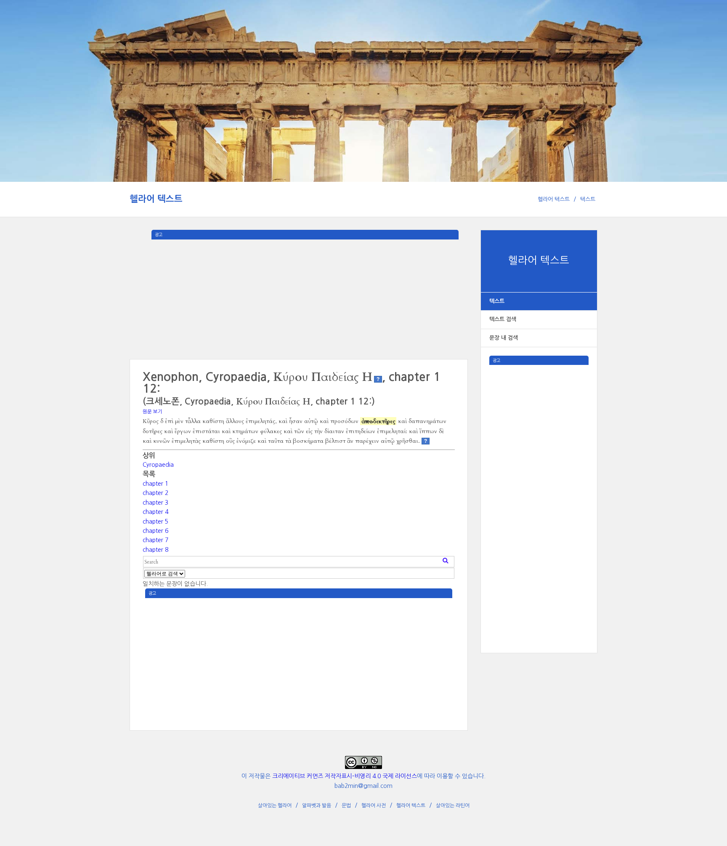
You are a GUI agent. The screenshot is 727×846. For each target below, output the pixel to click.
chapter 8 (155, 550)
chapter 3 (155, 502)
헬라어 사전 (373, 805)
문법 (346, 805)
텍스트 (587, 199)
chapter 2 (155, 493)
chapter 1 (155, 484)
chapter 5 (155, 521)
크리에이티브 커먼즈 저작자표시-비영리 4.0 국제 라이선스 (344, 776)
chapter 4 (155, 512)
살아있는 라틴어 (453, 805)
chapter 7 (155, 540)
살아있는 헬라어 (275, 805)
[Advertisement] (539, 491)
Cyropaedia (158, 465)
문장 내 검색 (503, 338)
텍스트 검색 (502, 319)
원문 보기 (152, 411)
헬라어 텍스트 (156, 198)
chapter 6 (155, 531)
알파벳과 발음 (316, 805)
